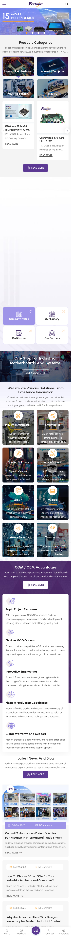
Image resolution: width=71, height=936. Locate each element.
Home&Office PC (53, 462)
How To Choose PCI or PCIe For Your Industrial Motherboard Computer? (30, 878)
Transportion (52, 537)
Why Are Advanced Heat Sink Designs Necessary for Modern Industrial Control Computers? (33, 919)
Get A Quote (33, 373)
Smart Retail (52, 424)
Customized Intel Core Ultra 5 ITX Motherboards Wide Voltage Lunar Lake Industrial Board (51, 139)
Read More (11, 143)
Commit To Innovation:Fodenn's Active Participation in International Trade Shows (33, 835)
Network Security (18, 537)
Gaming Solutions (18, 462)
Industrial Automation (18, 424)
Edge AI (18, 499)
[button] (27, 33)
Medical (53, 499)
